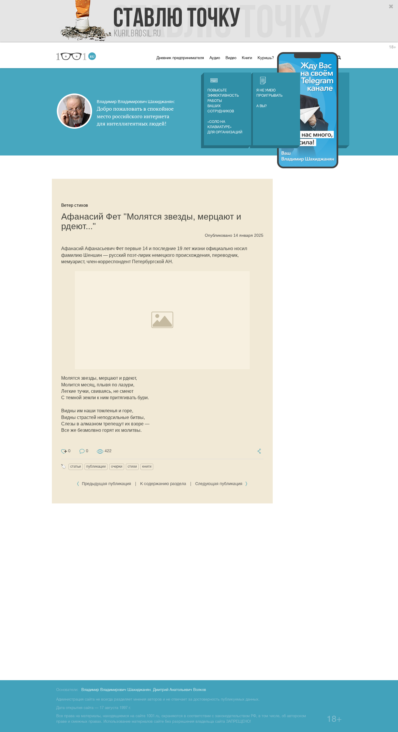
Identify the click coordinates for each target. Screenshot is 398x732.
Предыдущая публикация (106, 484)
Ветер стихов (74, 205)
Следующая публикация (219, 484)
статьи (75, 466)
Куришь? (266, 58)
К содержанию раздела (163, 484)
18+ (392, 47)
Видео (231, 58)
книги (147, 466)
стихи (132, 466)
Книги (247, 58)
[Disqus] (162, 591)
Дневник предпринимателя (180, 58)
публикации (96, 466)
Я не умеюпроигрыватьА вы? (269, 98)
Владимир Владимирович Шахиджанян (116, 690)
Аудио (214, 58)
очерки (116, 466)
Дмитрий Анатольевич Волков (179, 690)
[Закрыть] (391, 6)
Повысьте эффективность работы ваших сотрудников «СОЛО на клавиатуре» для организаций (224, 111)
